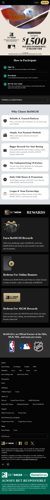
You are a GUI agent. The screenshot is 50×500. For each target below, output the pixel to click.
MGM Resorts (5, 436)
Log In (37, 2)
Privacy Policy (20, 450)
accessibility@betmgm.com (29, 459)
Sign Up (45, 2)
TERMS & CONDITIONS (11, 100)
